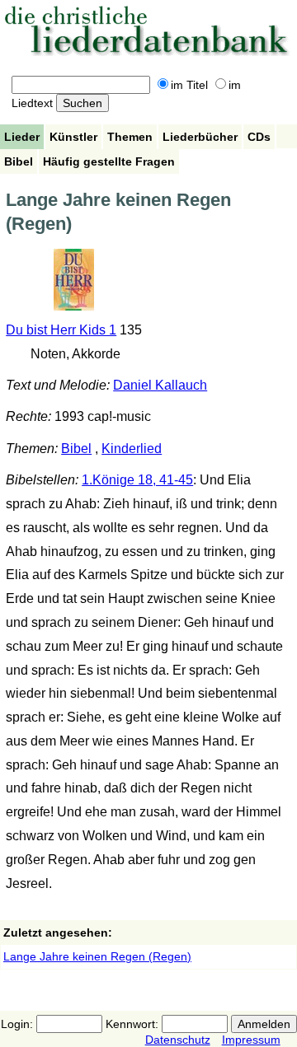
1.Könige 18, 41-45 (137, 480)
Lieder (22, 136)
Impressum (251, 1039)
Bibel (18, 161)
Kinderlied (131, 449)
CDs (259, 136)
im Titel (189, 84)
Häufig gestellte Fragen (109, 161)
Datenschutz (177, 1039)
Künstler (73, 136)
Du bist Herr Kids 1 (61, 330)
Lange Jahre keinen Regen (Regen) (97, 956)
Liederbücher (200, 136)
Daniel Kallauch (160, 385)
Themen (130, 136)
